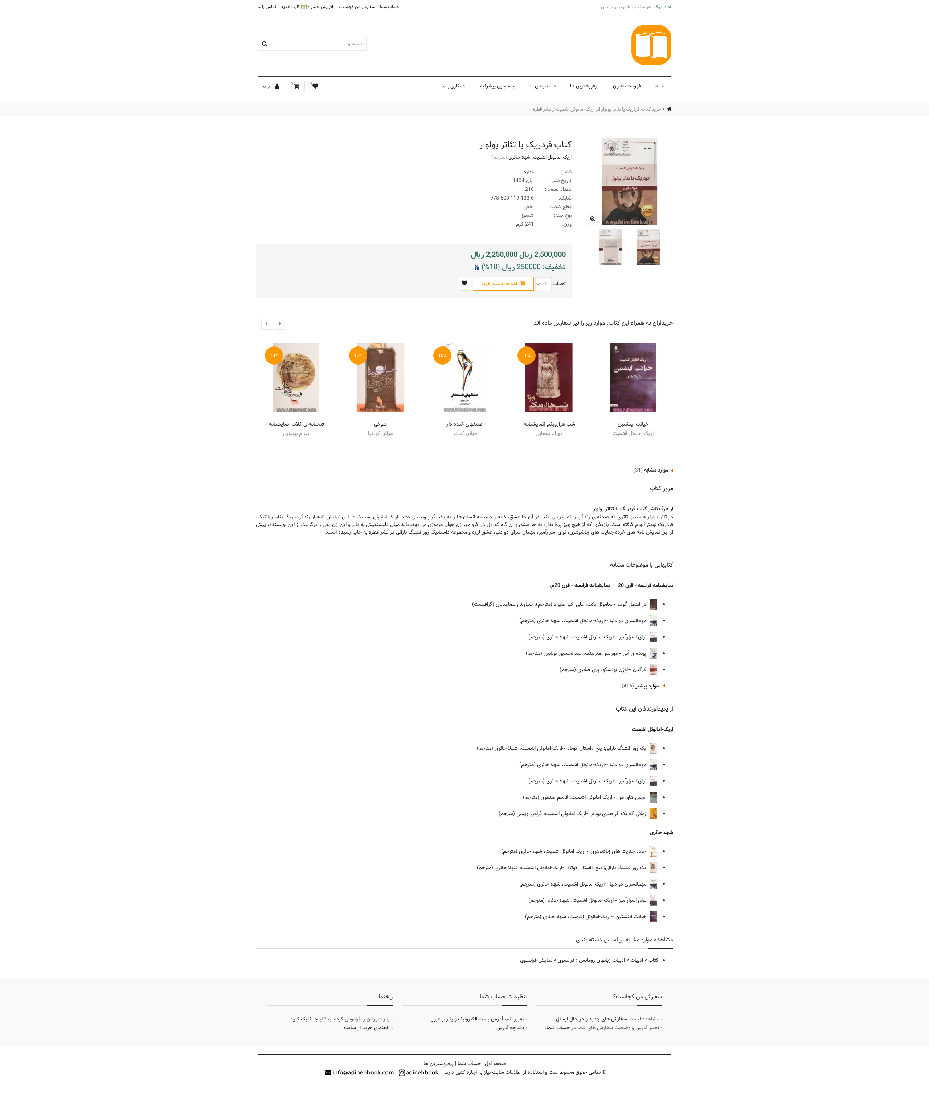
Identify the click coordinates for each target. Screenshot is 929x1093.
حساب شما (390, 6)
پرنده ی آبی (635, 653)
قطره (529, 172)
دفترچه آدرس (510, 1027)
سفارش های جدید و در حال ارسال (591, 1019)
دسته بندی (545, 86)
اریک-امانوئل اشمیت (552, 157)
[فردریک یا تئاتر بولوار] (592, 219)
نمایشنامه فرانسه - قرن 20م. (580, 585)
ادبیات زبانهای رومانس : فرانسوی (591, 960)
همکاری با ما (453, 86)
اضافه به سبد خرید (499, 284)
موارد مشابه (656, 470)
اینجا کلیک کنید (306, 1019)
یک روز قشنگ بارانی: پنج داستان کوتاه (607, 748)
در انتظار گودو (633, 604)
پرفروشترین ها (584, 86)
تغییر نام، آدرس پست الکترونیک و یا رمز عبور (477, 1019)
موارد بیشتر (647, 686)
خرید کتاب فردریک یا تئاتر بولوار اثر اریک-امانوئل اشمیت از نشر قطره (597, 109)
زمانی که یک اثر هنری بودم (619, 813)
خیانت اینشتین (633, 424)
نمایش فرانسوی (536, 960)
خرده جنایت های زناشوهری (619, 851)
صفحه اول (495, 1063)
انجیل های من (632, 797)
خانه (659, 86)
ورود (267, 87)
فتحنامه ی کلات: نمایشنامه (296, 424)
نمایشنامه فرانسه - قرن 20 (645, 585)
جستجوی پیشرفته (497, 86)
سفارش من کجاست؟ (356, 6)
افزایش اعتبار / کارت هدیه (307, 6)
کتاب (653, 960)
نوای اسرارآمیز (633, 637)
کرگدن (640, 669)
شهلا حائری (519, 157)
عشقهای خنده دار (464, 424)
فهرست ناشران (627, 86)
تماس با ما (267, 6)
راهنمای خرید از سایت (367, 1027)
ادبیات (636, 960)
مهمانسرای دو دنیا (629, 620)
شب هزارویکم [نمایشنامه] (548, 424)
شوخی (380, 424)
